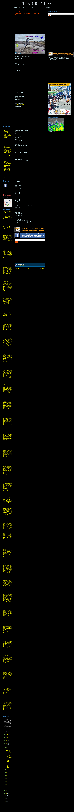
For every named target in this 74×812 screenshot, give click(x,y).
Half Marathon (9, 443)
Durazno (8, 401)
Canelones (6, 315)
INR (11, 448)
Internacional (5, 454)
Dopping (4, 401)
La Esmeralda (9, 481)
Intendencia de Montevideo (7, 453)
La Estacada (5, 482)
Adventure (7, 236)
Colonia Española (6, 353)
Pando (4, 556)
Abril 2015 (8, 234)
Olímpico (6, 551)
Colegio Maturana (7, 348)
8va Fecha (8, 232)
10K (6, 213)
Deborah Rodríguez (9, 388)
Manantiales (5, 506)
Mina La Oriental (6, 527)
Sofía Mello (8, 665)
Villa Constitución (9, 703)
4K (6, 224)
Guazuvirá (10, 441)
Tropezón (10, 689)
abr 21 (7, 775)
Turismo (4, 691)
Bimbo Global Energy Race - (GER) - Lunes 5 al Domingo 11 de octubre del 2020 (7, 146)
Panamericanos (9, 555)
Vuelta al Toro (10, 710)
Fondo (7, 428)
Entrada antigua (41, 268)
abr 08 (7, 782)
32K (11, 220)
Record (6, 609)
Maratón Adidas (9, 508)
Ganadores (10, 435)
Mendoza (7, 523)
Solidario (8, 666)
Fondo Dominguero (7, 430)
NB (11, 538)
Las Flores (10, 489)
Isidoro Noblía (9, 457)
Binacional (5, 277)
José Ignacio (7, 466)
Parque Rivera (9, 568)
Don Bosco (8, 400)
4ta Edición (9, 224)
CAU (11, 326)
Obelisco (10, 547)
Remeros (8, 617)
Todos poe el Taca (9, 680)
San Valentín (8, 647)
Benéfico (10, 273)
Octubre (4, 548)
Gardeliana (8, 436)
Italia (4, 459)
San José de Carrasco (6, 642)
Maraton (10, 507)
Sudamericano (10, 670)
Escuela (4, 416)
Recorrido (5, 612)
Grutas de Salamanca (7, 440)
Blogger (41, 809)
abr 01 (7, 788)
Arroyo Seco (6, 252)
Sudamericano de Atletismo (7, 672)
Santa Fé (6, 650)
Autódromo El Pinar (9, 255)
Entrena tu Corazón (8, 412)
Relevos (11, 616)
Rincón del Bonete (9, 624)
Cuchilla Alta (7, 384)
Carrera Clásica (5, 321)
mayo (6, 744)
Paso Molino (9, 576)
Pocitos (7, 586)
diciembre (7, 734)
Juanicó (8, 468)
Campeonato (5, 296)
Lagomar (4, 486)
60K (4, 228)
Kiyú (7, 474)
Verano (7, 701)
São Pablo (10, 655)
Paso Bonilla (5, 572)
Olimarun (8, 549)
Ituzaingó (7, 459)
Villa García (8, 705)
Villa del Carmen (6, 704)
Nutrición (7, 547)
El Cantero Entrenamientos (7, 405)
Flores (7, 426)
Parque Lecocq (9, 565)
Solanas (5, 666)
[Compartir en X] (20, 264)
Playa (4, 585)
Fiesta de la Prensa (9, 422)
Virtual (9, 708)
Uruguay (5, 695)
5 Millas (6, 225)
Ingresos (5, 448)
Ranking (7, 608)
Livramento (6, 496)
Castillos (6, 326)
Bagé (8, 258)
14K (7, 214)
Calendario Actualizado (7, 286)
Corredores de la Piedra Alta (7, 368)
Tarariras (8, 677)
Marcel (4, 514)
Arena (8, 249)
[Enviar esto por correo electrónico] (18, 264)
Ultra (7, 692)
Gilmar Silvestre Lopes (6, 437)
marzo (7, 790)
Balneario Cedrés (9, 260)
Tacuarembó (6, 675)
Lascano (8, 490)
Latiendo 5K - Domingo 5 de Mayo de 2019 (8, 761)
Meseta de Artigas (9, 525)
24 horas (4, 219)
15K (9, 214)
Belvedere (7, 273)
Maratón (5, 508)
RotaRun (8, 631)
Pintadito (10, 581)
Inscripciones (5, 449)
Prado (10, 588)
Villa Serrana (8, 707)
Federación (10, 420)
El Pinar (5, 408)
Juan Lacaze (8, 467)
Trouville (5, 690)
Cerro (7, 328)
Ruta (7, 633)
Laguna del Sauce (9, 486)
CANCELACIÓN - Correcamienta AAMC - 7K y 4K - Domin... (8, 757)
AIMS (11, 240)
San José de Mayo (22, 265)
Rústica (11, 632)
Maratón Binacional (6, 509)
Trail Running (7, 684)
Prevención (6, 591)
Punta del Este (9, 601)
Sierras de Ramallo (6, 664)
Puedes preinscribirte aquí (19, 104)
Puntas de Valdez (9, 603)
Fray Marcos (10, 434)
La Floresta (9, 482)
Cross (9, 378)
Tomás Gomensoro (9, 681)
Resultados (5, 619)
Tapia (11, 676)
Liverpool (6, 495)
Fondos (11, 431)
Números (4, 547)
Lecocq (11, 491)
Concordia (10, 362)
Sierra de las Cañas (9, 663)
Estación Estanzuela (6, 417)
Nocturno (4, 542)
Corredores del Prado (6, 369)
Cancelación (6, 314)
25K (11, 219)
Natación (5, 538)
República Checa (9, 618)
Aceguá (4, 235)
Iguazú (6, 447)
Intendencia (10, 452)
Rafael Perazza (6, 607)
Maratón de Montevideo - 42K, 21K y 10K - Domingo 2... (8, 765)
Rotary (11, 631)
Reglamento (8, 616)
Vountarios (4, 710)
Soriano (10, 668)
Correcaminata (9, 367)
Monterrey (8, 529)
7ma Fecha (8, 230)
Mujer (4, 534)
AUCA (4, 255)
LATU (11, 490)
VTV (7, 710)
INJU (9, 448)
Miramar (10, 528)
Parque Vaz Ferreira (6, 571)
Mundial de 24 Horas (6, 535)
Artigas (10, 252)
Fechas (8, 420)
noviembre (7, 735)
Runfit (9, 632)
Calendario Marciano (7, 290)
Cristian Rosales (5, 378)
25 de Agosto (8, 219)
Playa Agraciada (7, 585)
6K (10, 228)
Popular (10, 586)
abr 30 (7, 747)
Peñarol (4, 579)
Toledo (4, 681)
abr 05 (7, 785)
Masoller (5, 516)
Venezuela (10, 700)
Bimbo (4, 276)
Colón (11, 348)
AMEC (4, 243)
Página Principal (30, 268)
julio (6, 741)
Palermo (4, 554)
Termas (4, 678)
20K (11, 217)
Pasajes (10, 571)
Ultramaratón (5, 693)
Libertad (8, 492)
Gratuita (10, 438)
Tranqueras (10, 685)
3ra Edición (8, 221)
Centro (8, 327)
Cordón (11, 363)
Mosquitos (7, 532)
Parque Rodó (6, 569)
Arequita (10, 249)
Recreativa (5, 614)
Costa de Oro (8, 375)
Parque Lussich (6, 566)
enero (6, 793)
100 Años (10, 211)
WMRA (11, 711)
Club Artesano (8, 343)
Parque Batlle (5, 559)
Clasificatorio (8, 342)
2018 (5, 795)
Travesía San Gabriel (9, 687)
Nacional (10, 537)
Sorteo (4, 669)
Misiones (4, 529)
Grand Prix (5, 438)
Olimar (11, 548)
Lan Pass (10, 487)
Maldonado (9, 502)
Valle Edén (7, 699)
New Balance (8, 539)
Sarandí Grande (6, 657)
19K (6, 215)
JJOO (4, 464)
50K (4, 226)
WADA (4, 711)
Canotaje (10, 315)
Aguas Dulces (5, 240)
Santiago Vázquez (6, 655)
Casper (4, 326)
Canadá (11, 313)
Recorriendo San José (7, 613)
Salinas (4, 634)
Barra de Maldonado (6, 268)
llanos (11, 496)
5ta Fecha (7, 227)
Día (8, 392)
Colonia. (8, 357)
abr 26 (7, 769)
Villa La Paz (8, 706)
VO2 (11, 708)
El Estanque (10, 406)
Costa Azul (4, 375)
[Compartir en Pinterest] (23, 264)
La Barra (8, 476)
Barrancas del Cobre (9, 269)
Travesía (4, 686)
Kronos (9, 474)
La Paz (7, 484)
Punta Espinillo (6, 602)
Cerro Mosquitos (5, 332)
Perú (5, 580)
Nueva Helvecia (6, 543)
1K (7, 215)
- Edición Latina (6, 211)
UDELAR (4, 692)
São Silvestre (5, 656)
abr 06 (7, 784)
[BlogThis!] (19, 264)
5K (10, 226)
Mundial (10, 534)
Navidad (9, 538)
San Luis (10, 643)
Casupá (9, 326)
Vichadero (10, 702)
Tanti (8, 676)
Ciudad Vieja (9, 341)
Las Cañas (7, 489)
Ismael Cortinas (10, 458)
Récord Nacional (9, 610)
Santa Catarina (8, 649)
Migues (11, 526)
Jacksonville (10, 459)
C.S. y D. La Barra (9, 281)
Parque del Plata (6, 563)
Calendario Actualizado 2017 (7, 288)
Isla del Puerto (5, 458)
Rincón (6, 623)
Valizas (4, 699)
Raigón (11, 607)
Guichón (5, 442)
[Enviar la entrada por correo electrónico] (16, 264)
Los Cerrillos (10, 498)
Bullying (4, 281)
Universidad (6, 694)
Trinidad (7, 689)
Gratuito (4, 439)
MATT (8, 516)
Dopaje (11, 400)
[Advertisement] (30, 25)
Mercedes (5, 525)
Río (10, 625)
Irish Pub (7, 456)
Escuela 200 (8, 416)
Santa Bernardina (7, 648)
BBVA (7, 272)
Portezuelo (5, 587)
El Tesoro (10, 408)
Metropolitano (5, 526)
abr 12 (7, 778)
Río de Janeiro (8, 626)
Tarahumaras (5, 677)
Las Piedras (5, 490)
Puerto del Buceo (9, 598)
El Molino (10, 407)
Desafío (11, 390)
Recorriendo (10, 612)
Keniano (8, 473)
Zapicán (9, 713)
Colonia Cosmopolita (7, 351)
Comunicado (10, 360)
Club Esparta (8, 345)
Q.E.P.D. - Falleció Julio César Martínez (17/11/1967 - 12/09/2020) (7, 136)
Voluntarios (10, 709)
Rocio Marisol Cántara (9, 629)
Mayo (4, 517)
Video (4, 703)
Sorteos (7, 669)
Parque (4, 558)
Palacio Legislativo (9, 553)
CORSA (8, 374)
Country (4, 377)
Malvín (10, 503)
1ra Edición (10, 215)
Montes (11, 529)
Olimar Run (5, 549)
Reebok (5, 615)
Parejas (10, 557)
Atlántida (10, 253)
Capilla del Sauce (9, 317)
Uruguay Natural (9, 695)
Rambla (4, 608)
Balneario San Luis (7, 264)
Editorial (7, 402)
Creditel (10, 377)
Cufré (4, 386)
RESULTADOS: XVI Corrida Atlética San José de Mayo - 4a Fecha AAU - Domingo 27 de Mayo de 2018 (8, 161)
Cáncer (11, 314)
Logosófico (10, 497)
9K (10, 232)
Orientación (8, 552)
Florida (5, 427)
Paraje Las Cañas (9, 556)
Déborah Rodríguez (6, 389)
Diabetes (8, 396)
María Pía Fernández (8, 514)
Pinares (7, 581)
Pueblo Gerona (7, 596)
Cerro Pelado (10, 332)
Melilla (11, 522)
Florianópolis (10, 426)
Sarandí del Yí (10, 656)
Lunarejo (4, 502)
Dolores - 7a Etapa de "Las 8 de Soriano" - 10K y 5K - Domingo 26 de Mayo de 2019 (7, 156)
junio (6, 743)
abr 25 (7, 770)
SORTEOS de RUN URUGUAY (7, 166)
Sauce (11, 657)
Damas (11, 386)
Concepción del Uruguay (7, 361)
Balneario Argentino (6, 259)
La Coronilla (9, 480)
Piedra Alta (8, 580)
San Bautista (5, 637)
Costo (11, 376)
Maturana (10, 516)
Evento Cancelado (9, 418)
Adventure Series (9, 237)
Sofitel (11, 665)
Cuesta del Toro (9, 385)
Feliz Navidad (5, 421)
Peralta (7, 579)
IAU (4, 447)
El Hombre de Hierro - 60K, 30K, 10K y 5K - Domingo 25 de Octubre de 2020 (59, 81)
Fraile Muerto (10, 433)
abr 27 (7, 749)
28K (4, 220)
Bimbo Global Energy (8, 276)
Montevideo (6, 531)
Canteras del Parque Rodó (7, 316)
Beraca (4, 274)
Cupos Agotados (7, 386)
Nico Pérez (10, 540)
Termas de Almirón (9, 678)
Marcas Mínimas (9, 513)
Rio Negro (8, 627)
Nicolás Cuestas (5, 541)
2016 (4, 217)
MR (7, 533)
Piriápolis (5, 582)
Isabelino (6, 457)
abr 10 (7, 781)
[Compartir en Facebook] (21, 264)
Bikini (11, 275)
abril (6, 746)
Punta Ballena (6, 599)
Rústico (4, 633)
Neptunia (4, 539)
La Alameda (8, 475)
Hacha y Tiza (9, 442)
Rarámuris (10, 608)
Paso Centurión (5, 573)
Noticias (11, 542)
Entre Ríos (5, 411)
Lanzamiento (5, 488)
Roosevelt (8, 630)
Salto (7, 634)
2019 (5, 733)
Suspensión (10, 674)
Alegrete (4, 241)
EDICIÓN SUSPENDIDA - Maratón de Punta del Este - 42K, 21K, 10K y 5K (7, 141)
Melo (4, 523)
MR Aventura (10, 533)
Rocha (4, 629)
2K (8, 220)
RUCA (7, 632)
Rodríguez (5, 630)
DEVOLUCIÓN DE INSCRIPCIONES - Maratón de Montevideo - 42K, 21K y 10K (7, 130)
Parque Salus (9, 570)
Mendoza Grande (9, 524)
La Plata (5, 485)
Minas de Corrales (6, 528)
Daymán (4, 388)
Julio (9, 470)
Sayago (7, 658)
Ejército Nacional (8, 403)
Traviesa (4, 688)
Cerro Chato (10, 328)
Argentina (5, 250)
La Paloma (7, 483)
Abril (4, 234)
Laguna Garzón (6, 487)
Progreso (10, 591)
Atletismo (4, 254)
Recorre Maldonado (7, 611)
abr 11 (7, 779)
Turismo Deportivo (9, 691)
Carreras (10, 324)
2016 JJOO (7, 217)
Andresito (8, 244)
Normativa (8, 542)
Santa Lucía (10, 650)
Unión (11, 693)
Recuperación (10, 614)
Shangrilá (6, 662)
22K (11, 218)
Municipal (8, 536)
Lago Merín (10, 485)
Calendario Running (7, 291)
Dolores (8, 398)
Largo (9, 488)
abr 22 (7, 773)
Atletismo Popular (9, 254)
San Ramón (8, 645)
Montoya (4, 532)
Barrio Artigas (6, 270)
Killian (4, 474)
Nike (8, 541)
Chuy (8, 335)
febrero (7, 791)
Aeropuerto (5, 238)
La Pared (4, 484)
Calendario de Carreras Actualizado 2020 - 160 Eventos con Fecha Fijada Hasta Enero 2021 (7, 151)
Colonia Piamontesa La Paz (7, 355)
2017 (9, 217)
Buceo (5, 280)
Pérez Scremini (10, 579)
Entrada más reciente (18, 268)
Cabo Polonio (5, 282)
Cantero (4, 317)
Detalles (7, 392)
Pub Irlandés (10, 594)
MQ (5, 533)
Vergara (10, 701)
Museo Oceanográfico (7, 537)
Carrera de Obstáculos (7, 323)
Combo (11, 357)
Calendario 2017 (6, 283)
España (11, 416)
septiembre (7, 738)
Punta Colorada (8, 600)
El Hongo (4, 407)
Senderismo (7, 659)
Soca (6, 665)
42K (7, 222)
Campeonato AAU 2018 (8, 299)
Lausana (4, 491)
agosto (7, 740)
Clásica (4, 342)
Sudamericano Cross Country (7, 671)
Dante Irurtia (10, 387)
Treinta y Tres (9, 688)
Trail (8, 684)
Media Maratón (9, 518)
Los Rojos (9, 500)
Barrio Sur (8, 271)
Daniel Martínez (5, 387)
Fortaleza (4, 433)
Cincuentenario (10, 336)
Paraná (8, 557)
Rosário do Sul (5, 631)
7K (9, 229)
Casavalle (10, 325)
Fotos (7, 433)
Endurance (10, 410)
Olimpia (10, 549)
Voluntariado (6, 709)
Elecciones (4, 409)
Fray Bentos (5, 434)
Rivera (10, 628)
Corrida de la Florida (6, 370)
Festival (8, 421)
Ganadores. (4, 436)
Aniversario (8, 245)
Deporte (11, 389)
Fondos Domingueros (7, 432)
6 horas (10, 227)
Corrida (10, 369)
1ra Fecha (5, 216)
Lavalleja (8, 491)
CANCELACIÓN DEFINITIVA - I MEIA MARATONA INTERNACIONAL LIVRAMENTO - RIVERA (7, 170)
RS (4, 632)
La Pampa (10, 483)
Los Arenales (5, 498)
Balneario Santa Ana (7, 265)
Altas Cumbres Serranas (8, 242)
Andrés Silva (8, 243)
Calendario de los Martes (7, 289)
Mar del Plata (9, 506)
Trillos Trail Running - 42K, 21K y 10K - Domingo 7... (8, 752)
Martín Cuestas (8, 515)
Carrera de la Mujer (9, 322)
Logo (8, 497)
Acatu (11, 234)
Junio (11, 470)
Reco (4, 609)
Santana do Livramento (7, 654)
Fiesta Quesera (7, 425)
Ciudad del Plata (7, 340)
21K (4, 218)
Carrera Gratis (6, 324)
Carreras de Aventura (6, 325)
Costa (11, 374)
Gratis (8, 438)
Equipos (10, 415)
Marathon (6, 507)
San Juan (7, 643)
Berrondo (7, 274)
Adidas (7, 235)
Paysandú (5, 577)
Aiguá (9, 240)
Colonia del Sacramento (7, 352)
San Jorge (6, 641)
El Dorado (7, 406)
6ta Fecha (7, 229)
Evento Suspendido (6, 419)
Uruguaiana (10, 694)
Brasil (11, 278)
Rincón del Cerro (6, 625)
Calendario (10, 282)
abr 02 (7, 787)
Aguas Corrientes (9, 239)
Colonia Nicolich (9, 354)
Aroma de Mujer (9, 251)
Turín (11, 690)
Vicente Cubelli (6, 702)
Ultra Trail (10, 692)
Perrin (4, 580)
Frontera (6, 435)
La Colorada (8, 479)
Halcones (5, 443)
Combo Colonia (7, 358)
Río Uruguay (7, 628)
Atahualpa (6, 253)
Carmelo (4, 319)
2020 (5, 731)
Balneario (10, 258)
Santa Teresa (5, 653)
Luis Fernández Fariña (9, 501)
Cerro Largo (9, 331)
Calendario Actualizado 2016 (7, 287)
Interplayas (5, 455)
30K (9, 220)
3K (5, 221)
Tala (11, 675)
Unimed (9, 693)
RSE (5, 632)
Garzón (11, 436)
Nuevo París (10, 546)
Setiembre (8, 661)
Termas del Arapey (6, 679)
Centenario (5, 327)
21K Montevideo (7, 218)
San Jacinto (8, 640)
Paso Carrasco (9, 572)
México (8, 526)
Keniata (11, 473)
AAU (6, 233)
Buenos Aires (9, 280)
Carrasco (10, 319)
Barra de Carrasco (9, 267)
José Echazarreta (5, 465)
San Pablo (5, 644)
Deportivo (4, 390)
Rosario (10, 630)
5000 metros (10, 225)
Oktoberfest (8, 548)
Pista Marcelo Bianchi (9, 584)
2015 (10, 216)
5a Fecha (7, 226)
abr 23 (7, 772)
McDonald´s (7, 517)
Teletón (10, 677)
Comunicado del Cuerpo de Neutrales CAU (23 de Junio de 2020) (7, 176)
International (10, 454)
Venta (4, 701)
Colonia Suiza (6, 356)
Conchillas (5, 362)
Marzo (11, 515)
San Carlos (9, 637)
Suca (7, 670)
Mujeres (7, 534)
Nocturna (10, 541)
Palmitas (7, 554)
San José (19, 265)
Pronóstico (6, 592)
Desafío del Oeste (5, 391)
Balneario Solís (6, 266)
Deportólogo (8, 390)
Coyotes (7, 377)
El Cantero (8, 404)
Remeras (5, 617)
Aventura (5, 256)
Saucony (4, 658)
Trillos (4, 689)
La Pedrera (10, 484)
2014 (8, 216)
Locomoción (5, 497)
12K (6, 214)
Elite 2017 (7, 409)
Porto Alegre (9, 587)
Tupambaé (8, 690)
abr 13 (7, 776)
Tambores (5, 676)
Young (4, 713)
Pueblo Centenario (6, 595)
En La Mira (7, 410)
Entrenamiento (6, 415)
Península (10, 578)
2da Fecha (6, 220)
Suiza (7, 674)
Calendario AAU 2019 (8, 285)
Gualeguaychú (6, 441)
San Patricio (9, 644)
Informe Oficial (9, 447)
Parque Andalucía (9, 558)
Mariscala (4, 515)
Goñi (11, 437)
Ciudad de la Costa (6, 339)
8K (6, 232)
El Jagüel (7, 407)
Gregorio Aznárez (9, 439)
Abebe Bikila (10, 233)
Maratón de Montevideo (7, 512)
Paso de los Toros (7, 575)
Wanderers (8, 711)
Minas (11, 527)
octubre (7, 737)
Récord (8, 609)
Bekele (9, 272)
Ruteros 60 (10, 633)
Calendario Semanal (7, 292)
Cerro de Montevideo (6, 329)
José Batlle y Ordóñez (8, 464)
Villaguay (7, 708)
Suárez (4, 670)
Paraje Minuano (5, 557)
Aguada (8, 238)
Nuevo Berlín (5, 546)
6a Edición (7, 228)
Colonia (5, 350)
